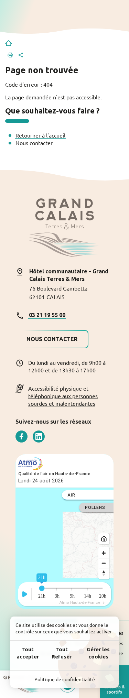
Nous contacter (34, 142)
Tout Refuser (62, 652)
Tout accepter (28, 652)
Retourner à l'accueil (40, 135)
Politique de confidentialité (64, 679)
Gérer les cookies (98, 652)
